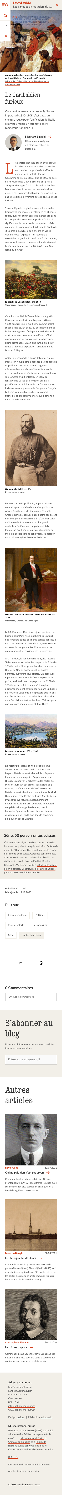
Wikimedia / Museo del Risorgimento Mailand (26, 305)
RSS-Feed (13, 1457)
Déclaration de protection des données (29, 1465)
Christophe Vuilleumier (17, 1343)
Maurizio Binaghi (14, 1253)
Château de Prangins (19, 1442)
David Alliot (11, 1168)
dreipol (20, 1417)
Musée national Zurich (32, 1438)
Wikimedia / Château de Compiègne (21, 621)
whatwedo (46, 1417)
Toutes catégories (31, 935)
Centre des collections (20, 1449)
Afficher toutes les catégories (23, 1471)
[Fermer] (57, 5)
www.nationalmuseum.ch (21, 1410)
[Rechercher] (5, 5)
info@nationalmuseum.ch (21, 1406)
